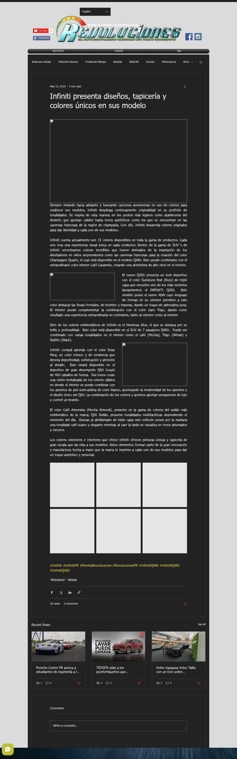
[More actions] (185, 86)
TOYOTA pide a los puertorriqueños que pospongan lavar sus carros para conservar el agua (116, 670)
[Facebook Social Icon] (189, 36)
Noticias (117, 62)
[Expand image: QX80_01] (72, 485)
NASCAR (134, 62)
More (186, 62)
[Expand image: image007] (165, 485)
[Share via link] (79, 592)
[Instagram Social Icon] (198, 36)
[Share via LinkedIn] (70, 592)
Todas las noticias (41, 62)
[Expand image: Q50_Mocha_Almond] (72, 531)
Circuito (150, 62)
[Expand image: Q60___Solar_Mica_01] (118, 485)
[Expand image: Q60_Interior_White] (118, 531)
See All (202, 624)
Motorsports (169, 62)
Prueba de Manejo (95, 62)
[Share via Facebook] (52, 592)
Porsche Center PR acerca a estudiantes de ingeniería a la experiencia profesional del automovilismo (57, 670)
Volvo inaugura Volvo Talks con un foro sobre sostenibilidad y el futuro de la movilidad (178, 670)
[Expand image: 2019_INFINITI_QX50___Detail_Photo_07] (165, 531)
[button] (201, 61)
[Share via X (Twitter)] (61, 592)
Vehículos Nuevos (68, 62)
